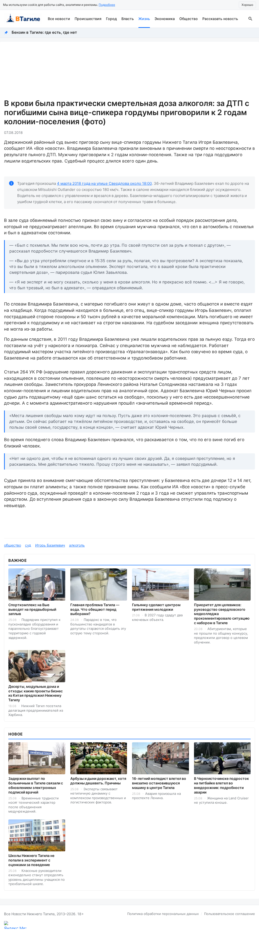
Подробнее (107, 5)
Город (111, 18)
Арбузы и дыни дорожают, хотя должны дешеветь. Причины (98, 780)
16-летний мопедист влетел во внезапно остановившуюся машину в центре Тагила (159, 783)
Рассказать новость (220, 18)
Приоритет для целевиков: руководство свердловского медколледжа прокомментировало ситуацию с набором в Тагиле (222, 614)
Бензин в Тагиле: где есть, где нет (44, 32)
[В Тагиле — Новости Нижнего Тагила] (23, 18)
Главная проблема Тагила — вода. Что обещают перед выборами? (94, 609)
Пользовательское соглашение (229, 914)
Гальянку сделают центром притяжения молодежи (156, 607)
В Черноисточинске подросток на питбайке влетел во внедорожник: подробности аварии (221, 785)
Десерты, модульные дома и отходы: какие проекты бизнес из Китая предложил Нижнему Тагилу (35, 693)
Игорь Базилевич (50, 545)
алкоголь (77, 545)
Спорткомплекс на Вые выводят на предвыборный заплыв (32, 609)
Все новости (59, 18)
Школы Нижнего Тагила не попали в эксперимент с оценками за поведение (31, 860)
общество (12, 545)
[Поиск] (250, 18)
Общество (188, 18)
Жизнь (144, 18)
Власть (127, 18)
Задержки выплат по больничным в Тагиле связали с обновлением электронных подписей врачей (35, 785)
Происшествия (88, 18)
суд (28, 545)
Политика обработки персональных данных (163, 914)
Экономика (165, 18)
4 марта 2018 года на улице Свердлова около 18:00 (104, 183)
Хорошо (247, 5)
